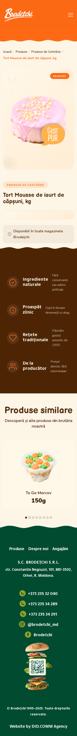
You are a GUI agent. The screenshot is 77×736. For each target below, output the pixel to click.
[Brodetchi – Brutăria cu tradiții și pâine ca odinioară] (19, 15)
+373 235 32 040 (43, 593)
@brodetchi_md (43, 624)
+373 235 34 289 (42, 604)
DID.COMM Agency (49, 726)
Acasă (7, 52)
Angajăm (60, 548)
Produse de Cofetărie (46, 52)
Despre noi (38, 548)
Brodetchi (43, 635)
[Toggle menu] (70, 15)
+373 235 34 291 (43, 614)
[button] (26, 518)
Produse (21, 52)
